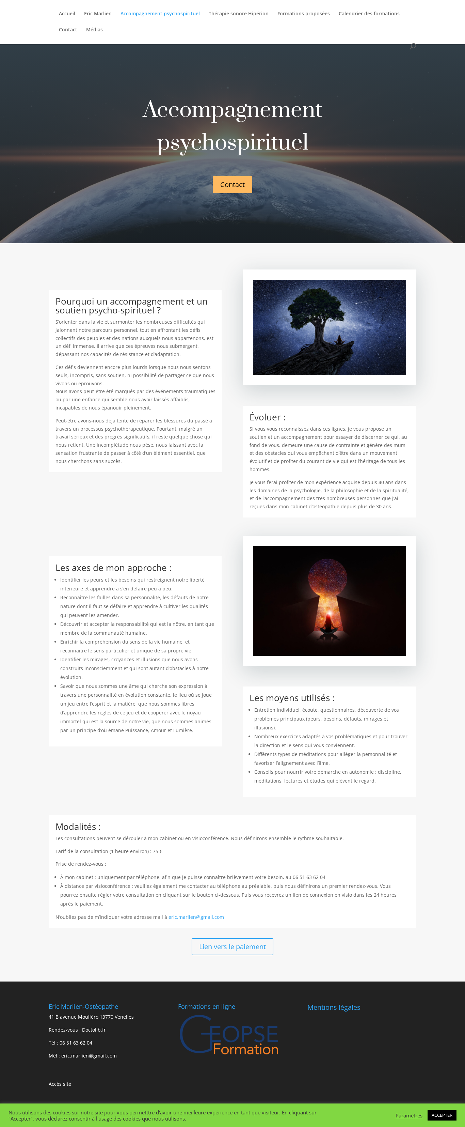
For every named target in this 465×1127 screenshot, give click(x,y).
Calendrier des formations (369, 14)
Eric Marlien (98, 14)
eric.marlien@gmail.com (196, 917)
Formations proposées (303, 14)
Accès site (60, 1084)
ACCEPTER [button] (442, 1115)
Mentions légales (333, 1007)
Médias (94, 30)
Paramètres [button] (409, 1115)
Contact (68, 30)
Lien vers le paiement (232, 946)
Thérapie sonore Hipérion (239, 14)
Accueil (67, 14)
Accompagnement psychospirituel (160, 14)
